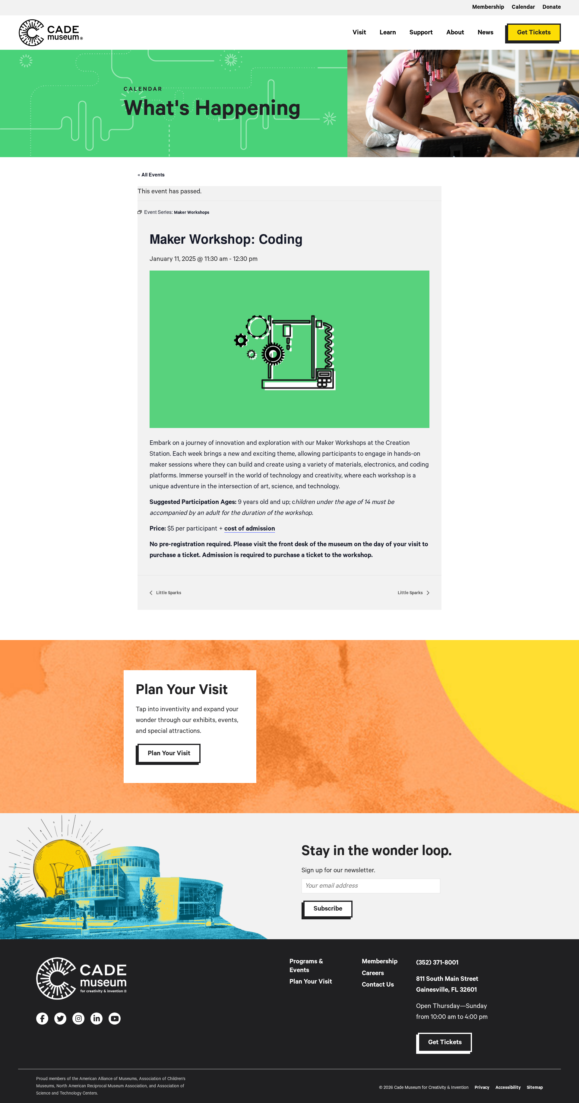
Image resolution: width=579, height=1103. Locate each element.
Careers (373, 973)
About (455, 32)
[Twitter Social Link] (60, 1019)
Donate (552, 7)
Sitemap (535, 1087)
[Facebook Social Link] (42, 1019)
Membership (488, 7)
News (485, 32)
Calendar (523, 7)
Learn (388, 32)
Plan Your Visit (169, 753)
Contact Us (378, 984)
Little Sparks (168, 593)
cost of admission (249, 528)
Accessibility (508, 1087)
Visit (359, 32)
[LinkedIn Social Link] (96, 1019)
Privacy (482, 1087)
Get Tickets (534, 32)
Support (421, 32)
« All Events (151, 174)
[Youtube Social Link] (115, 1019)
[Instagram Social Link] (78, 1019)
